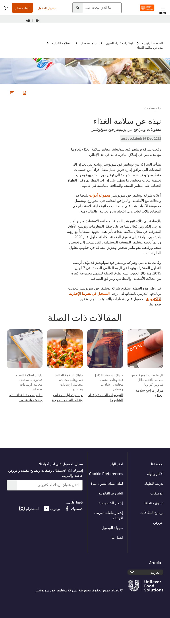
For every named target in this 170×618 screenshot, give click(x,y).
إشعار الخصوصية (111, 502)
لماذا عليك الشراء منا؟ (107, 483)
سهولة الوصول (112, 527)
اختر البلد (116, 463)
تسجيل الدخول (47, 8)
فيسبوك (77, 508)
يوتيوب (55, 508)
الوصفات (156, 492)
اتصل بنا (117, 537)
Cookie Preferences (106, 473)
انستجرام (32, 508)
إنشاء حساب (22, 8)
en (37, 20)
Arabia (155, 562)
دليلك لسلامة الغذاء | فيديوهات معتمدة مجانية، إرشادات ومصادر (109, 382)
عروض (158, 522)
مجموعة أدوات (100, 194)
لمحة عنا (157, 463)
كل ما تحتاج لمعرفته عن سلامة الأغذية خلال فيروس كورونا (147, 379)
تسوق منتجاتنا (153, 502)
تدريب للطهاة (153, 483)
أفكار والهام (155, 473)
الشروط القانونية (111, 492)
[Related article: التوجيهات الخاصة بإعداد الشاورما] (105, 348)
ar (28, 20)
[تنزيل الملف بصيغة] (24, 92)
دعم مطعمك (152, 107)
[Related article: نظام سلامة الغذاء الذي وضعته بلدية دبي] (24, 348)
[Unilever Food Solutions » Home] (147, 8)
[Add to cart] (6, 8)
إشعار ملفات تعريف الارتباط (108, 515)
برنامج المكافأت (151, 512)
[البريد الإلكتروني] (11, 92)
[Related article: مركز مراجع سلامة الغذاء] (145, 348)
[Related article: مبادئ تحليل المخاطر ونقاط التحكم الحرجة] (65, 348)
